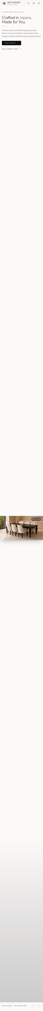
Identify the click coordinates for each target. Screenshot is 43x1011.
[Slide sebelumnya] (34, 1006)
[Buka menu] (39, 3)
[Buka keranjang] (34, 3)
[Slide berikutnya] (39, 1006)
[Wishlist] (28, 3)
